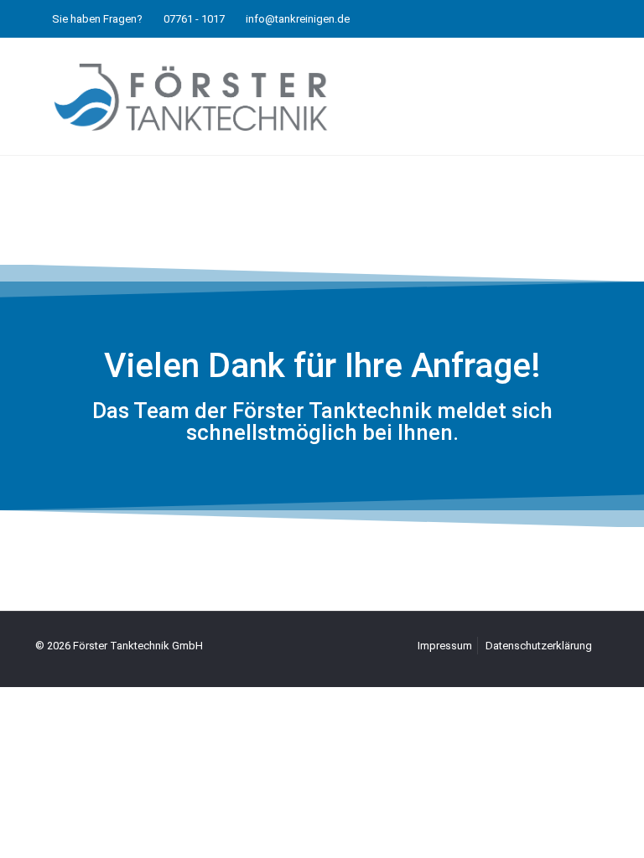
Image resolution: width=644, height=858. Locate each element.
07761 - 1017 (194, 19)
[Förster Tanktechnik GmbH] (191, 96)
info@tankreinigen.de (298, 19)
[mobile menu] (582, 96)
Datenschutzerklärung (539, 645)
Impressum (445, 645)
